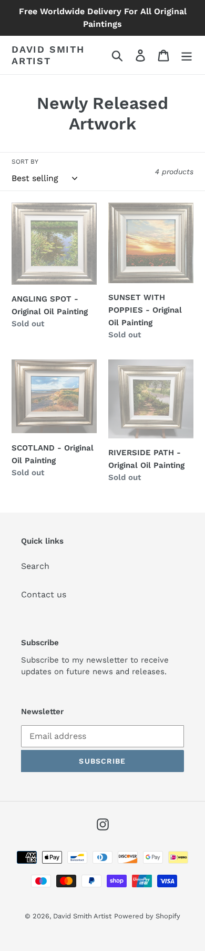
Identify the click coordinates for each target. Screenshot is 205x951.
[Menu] (186, 55)
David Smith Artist (48, 55)
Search (35, 566)
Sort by (25, 161)
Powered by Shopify (147, 916)
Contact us (43, 594)
